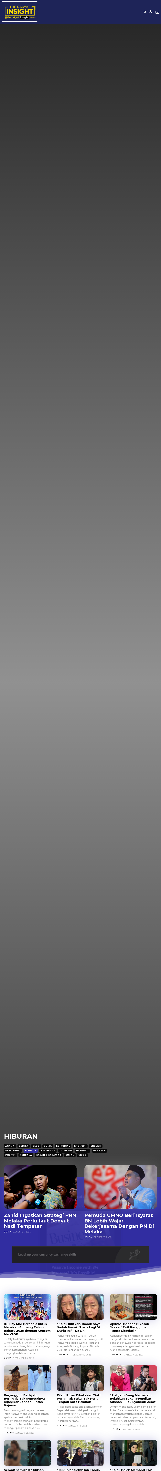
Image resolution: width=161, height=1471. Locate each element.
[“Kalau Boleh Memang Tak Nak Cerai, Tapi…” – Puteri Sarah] (133, 1453)
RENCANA (26, 1155)
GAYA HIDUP (13, 1150)
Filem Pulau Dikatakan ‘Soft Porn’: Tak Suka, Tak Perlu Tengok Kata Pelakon (79, 1398)
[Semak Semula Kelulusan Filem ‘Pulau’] (27, 1453)
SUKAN (70, 1155)
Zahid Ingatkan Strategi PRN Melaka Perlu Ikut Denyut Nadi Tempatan (40, 1220)
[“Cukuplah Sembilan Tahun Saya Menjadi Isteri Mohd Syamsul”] (80, 1453)
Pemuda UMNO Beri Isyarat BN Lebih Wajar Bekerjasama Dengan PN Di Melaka (119, 1223)
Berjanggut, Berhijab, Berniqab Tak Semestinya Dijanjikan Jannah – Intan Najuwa (24, 1400)
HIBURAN (30, 1150)
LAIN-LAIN (65, 1150)
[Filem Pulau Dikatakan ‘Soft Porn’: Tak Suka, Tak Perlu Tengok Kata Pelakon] (80, 1378)
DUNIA (48, 1146)
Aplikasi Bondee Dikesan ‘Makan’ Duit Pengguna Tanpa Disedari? (129, 1327)
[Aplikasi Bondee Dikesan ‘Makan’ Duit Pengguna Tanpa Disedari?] (133, 1307)
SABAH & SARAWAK (48, 1155)
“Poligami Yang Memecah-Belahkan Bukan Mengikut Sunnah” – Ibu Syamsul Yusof (133, 1398)
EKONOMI (80, 1146)
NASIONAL (82, 1150)
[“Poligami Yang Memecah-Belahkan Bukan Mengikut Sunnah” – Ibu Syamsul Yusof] (133, 1378)
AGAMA (10, 1146)
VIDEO (82, 1155)
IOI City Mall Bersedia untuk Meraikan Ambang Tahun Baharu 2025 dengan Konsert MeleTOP (27, 1329)
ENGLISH (96, 1146)
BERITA (23, 1146)
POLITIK (10, 1155)
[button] (144, 12)
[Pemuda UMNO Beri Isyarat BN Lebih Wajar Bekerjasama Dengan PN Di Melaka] (120, 1187)
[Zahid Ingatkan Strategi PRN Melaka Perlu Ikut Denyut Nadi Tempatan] (40, 1187)
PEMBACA (99, 1150)
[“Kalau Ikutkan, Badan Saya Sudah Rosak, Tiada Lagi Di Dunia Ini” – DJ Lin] (80, 1307)
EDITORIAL (63, 1146)
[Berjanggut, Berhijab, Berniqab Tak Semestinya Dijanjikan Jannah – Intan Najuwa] (27, 1378)
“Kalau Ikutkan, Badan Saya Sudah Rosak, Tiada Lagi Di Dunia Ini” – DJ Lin (79, 1327)
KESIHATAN (48, 1150)
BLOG (36, 1146)
